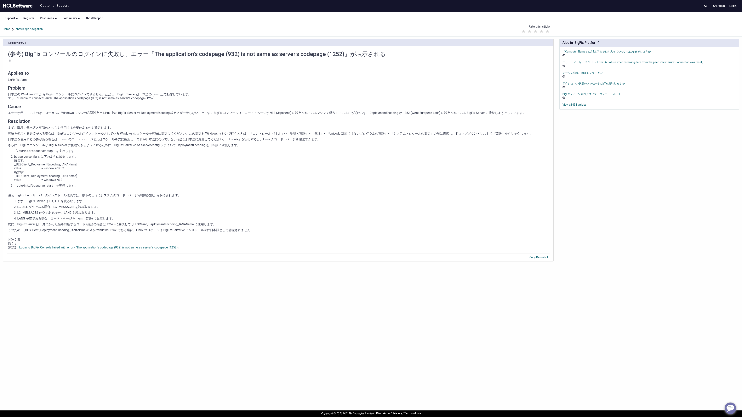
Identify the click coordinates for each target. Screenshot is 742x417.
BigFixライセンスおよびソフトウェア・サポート (591, 94)
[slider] (535, 30)
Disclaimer (383, 413)
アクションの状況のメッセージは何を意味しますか (593, 83)
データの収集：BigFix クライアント (583, 72)
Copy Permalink (539, 257)
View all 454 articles (574, 104)
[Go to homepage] (17, 6)
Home (6, 29)
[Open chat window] (730, 408)
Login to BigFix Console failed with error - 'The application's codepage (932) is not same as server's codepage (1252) (98, 247)
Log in (733, 5)
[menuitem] (718, 5)
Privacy (397, 413)
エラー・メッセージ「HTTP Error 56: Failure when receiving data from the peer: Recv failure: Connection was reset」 (633, 62)
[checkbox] (523, 31)
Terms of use (412, 413)
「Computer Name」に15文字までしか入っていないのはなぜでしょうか (606, 51)
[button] (705, 6)
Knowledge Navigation (29, 29)
